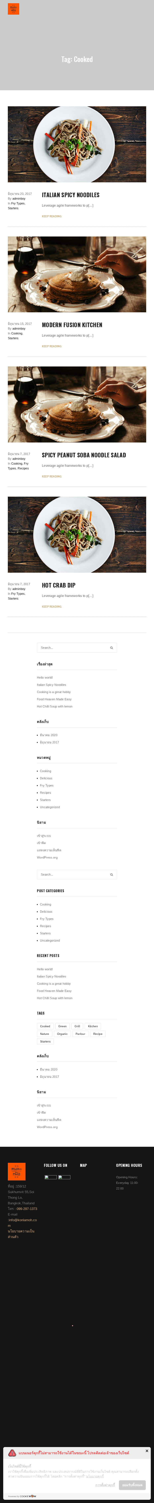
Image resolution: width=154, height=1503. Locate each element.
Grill (77, 1026)
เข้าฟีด (41, 843)
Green (62, 1026)
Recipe (97, 1033)
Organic (62, 1033)
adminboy (19, 198)
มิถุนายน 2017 (49, 742)
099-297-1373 (27, 1209)
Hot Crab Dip (59, 585)
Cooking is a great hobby (54, 692)
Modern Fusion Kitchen (72, 325)
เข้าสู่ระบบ (44, 835)
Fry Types (18, 203)
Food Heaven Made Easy (54, 699)
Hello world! (45, 677)
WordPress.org (47, 857)
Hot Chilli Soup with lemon (55, 706)
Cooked (45, 1026)
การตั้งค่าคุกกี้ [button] (105, 1485)
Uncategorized (50, 807)
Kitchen (93, 1026)
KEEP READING (52, 216)
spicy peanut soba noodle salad (84, 455)
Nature (44, 1033)
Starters (13, 208)
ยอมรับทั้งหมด (132, 1485)
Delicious (46, 778)
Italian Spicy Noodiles (71, 195)
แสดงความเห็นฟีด (49, 850)
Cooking (16, 333)
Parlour (80, 1033)
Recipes (23, 468)
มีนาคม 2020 (48, 735)
